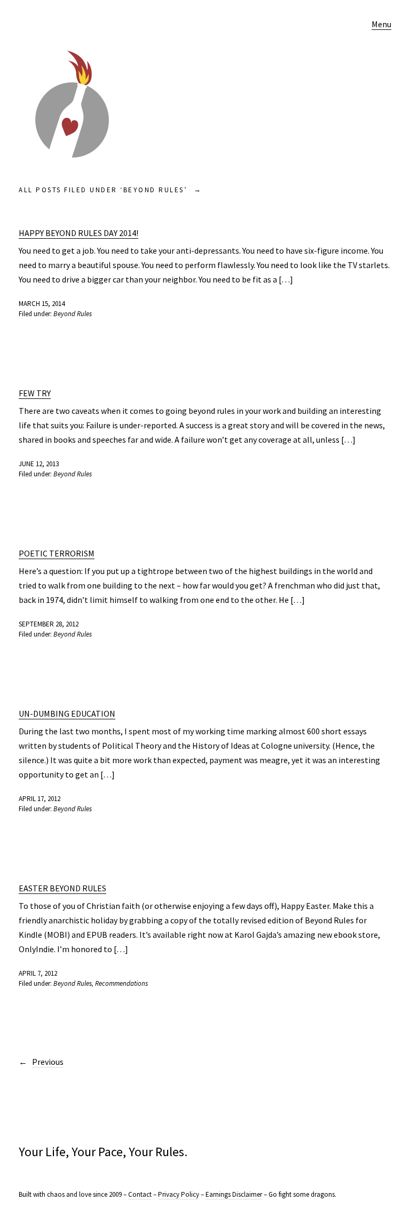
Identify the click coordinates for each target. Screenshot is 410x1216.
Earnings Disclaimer (234, 1194)
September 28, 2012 (48, 624)
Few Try (35, 393)
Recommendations (121, 983)
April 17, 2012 (39, 798)
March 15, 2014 (42, 303)
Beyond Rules (72, 313)
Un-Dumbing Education (67, 713)
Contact (140, 1194)
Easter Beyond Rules (62, 888)
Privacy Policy (178, 1194)
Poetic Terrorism (56, 553)
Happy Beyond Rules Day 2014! (78, 232)
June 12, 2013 (39, 463)
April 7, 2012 (38, 973)
